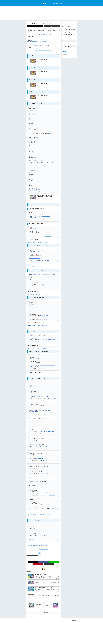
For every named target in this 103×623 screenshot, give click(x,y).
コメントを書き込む (43, 612)
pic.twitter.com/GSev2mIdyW (42, 535)
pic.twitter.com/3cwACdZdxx (44, 396)
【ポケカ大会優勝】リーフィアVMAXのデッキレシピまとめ (37, 242)
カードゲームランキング (66, 55)
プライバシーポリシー (73, 620)
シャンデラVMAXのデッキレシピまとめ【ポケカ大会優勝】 (37, 348)
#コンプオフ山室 (37, 396)
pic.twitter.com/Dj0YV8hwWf (50, 339)
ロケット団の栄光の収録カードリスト (68, 32)
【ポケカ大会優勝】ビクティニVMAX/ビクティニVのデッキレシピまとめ (39, 325)
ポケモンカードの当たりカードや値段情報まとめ (68, 35)
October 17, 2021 (50, 133)
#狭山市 (48, 315)
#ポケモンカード (47, 216)
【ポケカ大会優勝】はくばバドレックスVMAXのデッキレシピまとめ (38, 514)
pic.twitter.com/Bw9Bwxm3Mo (49, 431)
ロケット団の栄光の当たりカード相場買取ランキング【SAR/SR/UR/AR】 (68, 30)
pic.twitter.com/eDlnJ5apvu (41, 285)
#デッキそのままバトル (40, 284)
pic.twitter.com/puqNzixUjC (36, 258)
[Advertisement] (51, 11)
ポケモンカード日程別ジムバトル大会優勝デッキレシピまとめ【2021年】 (39, 34)
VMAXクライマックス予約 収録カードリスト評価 (35, 48)
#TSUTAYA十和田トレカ (51, 365)
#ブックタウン (39, 431)
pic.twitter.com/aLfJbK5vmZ (43, 446)
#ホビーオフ (42, 492)
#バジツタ (47, 410)
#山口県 (37, 274)
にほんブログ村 (65, 52)
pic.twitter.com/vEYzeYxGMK (41, 458)
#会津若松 (46, 492)
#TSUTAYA (45, 315)
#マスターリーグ (49, 274)
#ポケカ (41, 160)
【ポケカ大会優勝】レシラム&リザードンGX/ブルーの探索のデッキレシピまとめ (40, 375)
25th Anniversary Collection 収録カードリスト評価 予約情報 (37, 41)
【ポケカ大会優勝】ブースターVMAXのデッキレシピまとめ (37, 294)
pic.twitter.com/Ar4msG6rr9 (43, 473)
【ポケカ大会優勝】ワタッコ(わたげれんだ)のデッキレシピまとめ (38, 266)
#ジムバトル (37, 228)
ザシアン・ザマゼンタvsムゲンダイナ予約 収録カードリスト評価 (38, 45)
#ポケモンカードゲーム (42, 274)
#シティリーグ (37, 160)
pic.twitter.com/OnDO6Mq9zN (33, 411)
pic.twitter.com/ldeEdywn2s (33, 217)
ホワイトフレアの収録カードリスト (68, 26)
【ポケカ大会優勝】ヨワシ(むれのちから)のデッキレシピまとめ (37, 545)
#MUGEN (43, 216)
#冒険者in (34, 274)
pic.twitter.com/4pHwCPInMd (52, 492)
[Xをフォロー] (42, 569)
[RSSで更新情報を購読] (44, 569)
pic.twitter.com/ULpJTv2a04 (33, 366)
